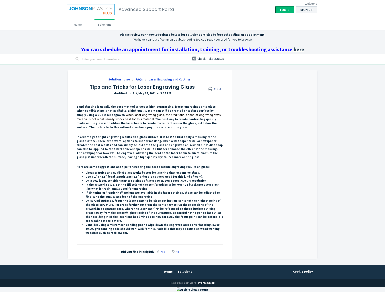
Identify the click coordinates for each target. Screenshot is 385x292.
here (298, 49)
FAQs (139, 79)
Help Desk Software (183, 282)
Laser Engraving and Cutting (169, 79)
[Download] (184, 88)
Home (78, 25)
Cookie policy (303, 271)
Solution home (119, 79)
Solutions (104, 25)
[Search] (77, 59)
